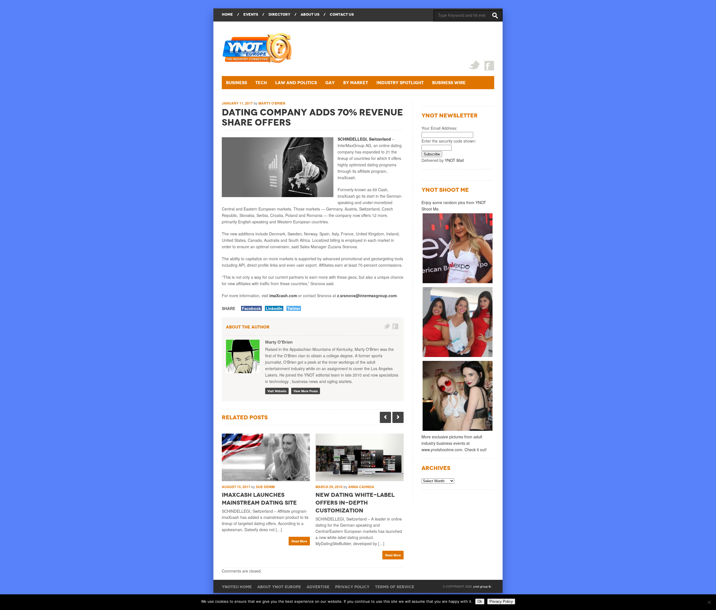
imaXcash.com (283, 295)
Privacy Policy (352, 586)
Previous (385, 417)
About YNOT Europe (279, 586)
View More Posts (305, 391)
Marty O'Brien (271, 103)
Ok (479, 601)
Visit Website (276, 391)
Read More (299, 541)
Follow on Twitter (386, 326)
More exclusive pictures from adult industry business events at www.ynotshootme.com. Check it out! (454, 443)
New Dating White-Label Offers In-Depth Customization (355, 502)
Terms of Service (394, 586)
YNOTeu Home (237, 586)
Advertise (318, 586)
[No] (709, 602)
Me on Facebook (395, 326)
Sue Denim (265, 486)
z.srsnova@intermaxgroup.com (367, 295)
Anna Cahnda (361, 486)
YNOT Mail (454, 160)
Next (398, 417)
